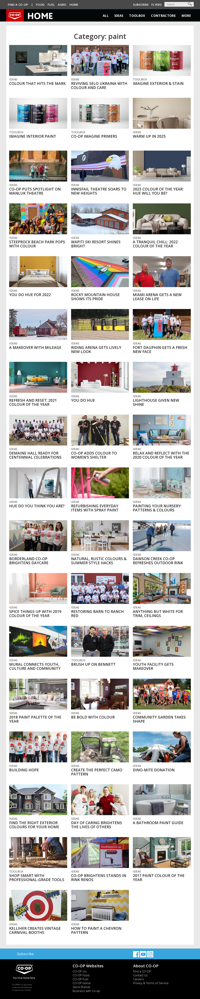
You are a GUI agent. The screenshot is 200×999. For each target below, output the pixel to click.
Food (40, 4)
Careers (138, 979)
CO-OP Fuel (80, 979)
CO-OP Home (82, 983)
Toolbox (137, 15)
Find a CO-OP (142, 971)
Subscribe (141, 4)
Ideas (118, 15)
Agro (62, 4)
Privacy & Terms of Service (151, 983)
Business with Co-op (86, 991)
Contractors (163, 15)
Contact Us (140, 975)
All (106, 15)
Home (74, 4)
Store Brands (81, 987)
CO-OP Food (81, 975)
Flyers (156, 4)
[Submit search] (190, 4)
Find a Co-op (18, 4)
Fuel (51, 4)
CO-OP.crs (80, 971)
